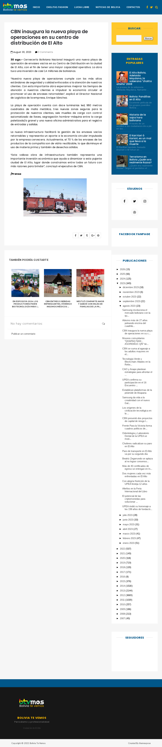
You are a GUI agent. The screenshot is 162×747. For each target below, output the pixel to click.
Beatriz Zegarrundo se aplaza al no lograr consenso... (137, 460)
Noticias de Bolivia (108, 7)
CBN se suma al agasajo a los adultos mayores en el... (136, 351)
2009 (123, 609)
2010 (123, 604)
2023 (123, 283)
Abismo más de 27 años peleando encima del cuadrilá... (135, 323)
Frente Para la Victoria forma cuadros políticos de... (137, 427)
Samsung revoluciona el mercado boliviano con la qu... (136, 313)
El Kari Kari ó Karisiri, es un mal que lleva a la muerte (140, 140)
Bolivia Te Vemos (38, 743)
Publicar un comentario (23, 333)
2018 (123, 567)
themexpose (145, 743)
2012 (123, 595)
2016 (123, 576)
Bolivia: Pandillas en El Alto (139, 98)
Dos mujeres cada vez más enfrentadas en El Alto (136, 475)
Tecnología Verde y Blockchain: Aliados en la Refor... (136, 361)
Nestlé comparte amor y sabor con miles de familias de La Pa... (90, 304)
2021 (123, 553)
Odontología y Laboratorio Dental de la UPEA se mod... (135, 436)
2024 (123, 278)
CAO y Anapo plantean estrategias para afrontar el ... (137, 372)
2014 (123, 585)
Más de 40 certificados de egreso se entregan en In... (137, 467)
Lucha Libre (81, 7)
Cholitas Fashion (57, 7)
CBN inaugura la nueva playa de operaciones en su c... (137, 332)
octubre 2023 (130, 296)
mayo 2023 (129, 524)
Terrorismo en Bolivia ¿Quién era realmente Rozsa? (140, 159)
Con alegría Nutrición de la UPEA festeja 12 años (136, 482)
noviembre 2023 (131, 292)
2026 (123, 269)
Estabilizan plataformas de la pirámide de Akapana (137, 391)
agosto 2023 (129, 305)
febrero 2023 (129, 538)
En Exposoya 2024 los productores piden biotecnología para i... (25, 304)
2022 (123, 548)
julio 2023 (128, 515)
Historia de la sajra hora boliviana (137, 117)
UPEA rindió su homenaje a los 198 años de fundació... (137, 507)
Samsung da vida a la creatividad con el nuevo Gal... (136, 400)
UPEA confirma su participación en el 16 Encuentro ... (134, 382)
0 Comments (45, 52)
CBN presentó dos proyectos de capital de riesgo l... (137, 419)
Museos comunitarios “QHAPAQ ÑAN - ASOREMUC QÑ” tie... (135, 341)
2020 (123, 558)
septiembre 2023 (132, 301)
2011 (122, 599)
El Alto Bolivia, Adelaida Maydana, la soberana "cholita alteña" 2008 (134, 78)
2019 (123, 562)
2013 (123, 590)
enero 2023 (129, 543)
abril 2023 (128, 529)
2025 (123, 274)
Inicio (36, 7)
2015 (123, 581)
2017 (123, 572)
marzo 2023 (129, 533)
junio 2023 (128, 519)
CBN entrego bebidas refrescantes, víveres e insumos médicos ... (58, 304)
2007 (123, 618)
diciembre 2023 (131, 287)
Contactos (133, 7)
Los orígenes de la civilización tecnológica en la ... (137, 410)
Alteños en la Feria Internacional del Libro (134, 490)
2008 (123, 613)
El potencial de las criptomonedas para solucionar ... (133, 499)
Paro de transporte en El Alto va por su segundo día (137, 452)
